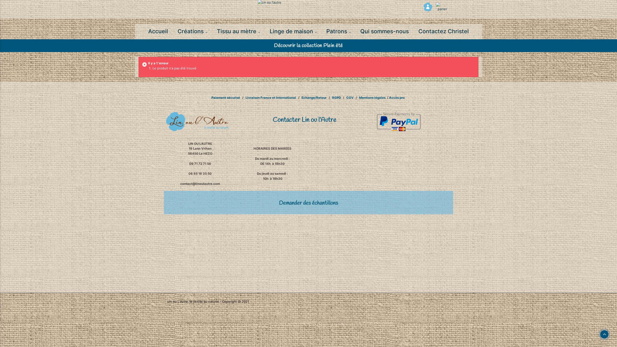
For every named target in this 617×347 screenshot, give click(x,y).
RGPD (336, 98)
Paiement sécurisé (225, 98)
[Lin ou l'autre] (308, 2)
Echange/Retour (314, 98)
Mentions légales (372, 98)
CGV (350, 98)
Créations (191, 31)
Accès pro (397, 98)
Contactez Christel (443, 31)
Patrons (337, 31)
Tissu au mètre (237, 31)
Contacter (304, 120)
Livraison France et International (271, 98)
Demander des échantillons (308, 203)
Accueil (158, 31)
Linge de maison (292, 31)
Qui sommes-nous (384, 31)
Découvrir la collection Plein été (308, 45)
